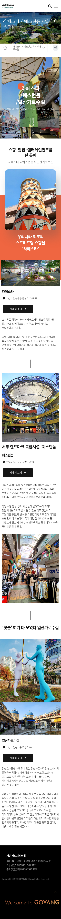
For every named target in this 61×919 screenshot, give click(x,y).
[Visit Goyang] (13, 6)
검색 (50, 6)
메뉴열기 (56, 6)
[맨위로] (55, 894)
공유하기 (55, 48)
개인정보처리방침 (16, 855)
